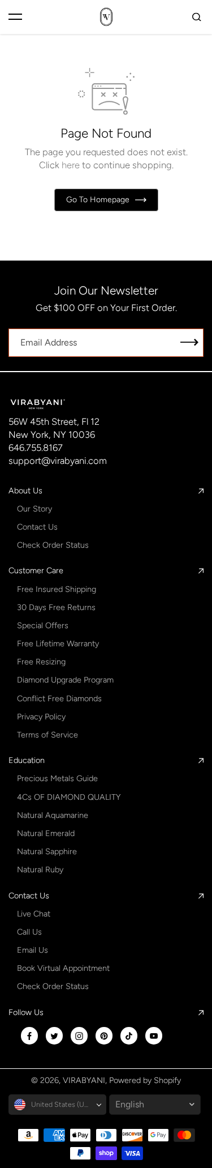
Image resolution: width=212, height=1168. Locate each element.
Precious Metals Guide (57, 778)
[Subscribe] (189, 343)
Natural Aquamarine (52, 815)
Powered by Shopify (145, 1080)
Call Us (29, 932)
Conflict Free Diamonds (59, 698)
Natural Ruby (40, 869)
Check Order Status (53, 545)
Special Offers (42, 625)
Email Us (32, 950)
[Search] (196, 17)
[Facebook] (29, 1036)
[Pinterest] (104, 1036)
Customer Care (35, 570)
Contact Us (37, 527)
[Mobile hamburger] (15, 17)
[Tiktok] (128, 1036)
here (71, 164)
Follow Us (26, 1012)
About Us (25, 490)
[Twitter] (54, 1036)
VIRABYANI (84, 1080)
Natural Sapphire (47, 851)
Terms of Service (47, 735)
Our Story (34, 509)
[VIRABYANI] (106, 17)
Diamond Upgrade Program (65, 680)
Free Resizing (41, 662)
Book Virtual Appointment (63, 968)
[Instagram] (79, 1036)
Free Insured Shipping (56, 589)
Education (26, 760)
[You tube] (153, 1036)
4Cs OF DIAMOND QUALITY (68, 797)
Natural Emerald (46, 833)
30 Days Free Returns (56, 607)
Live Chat (33, 914)
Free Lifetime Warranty (58, 643)
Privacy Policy (41, 716)
